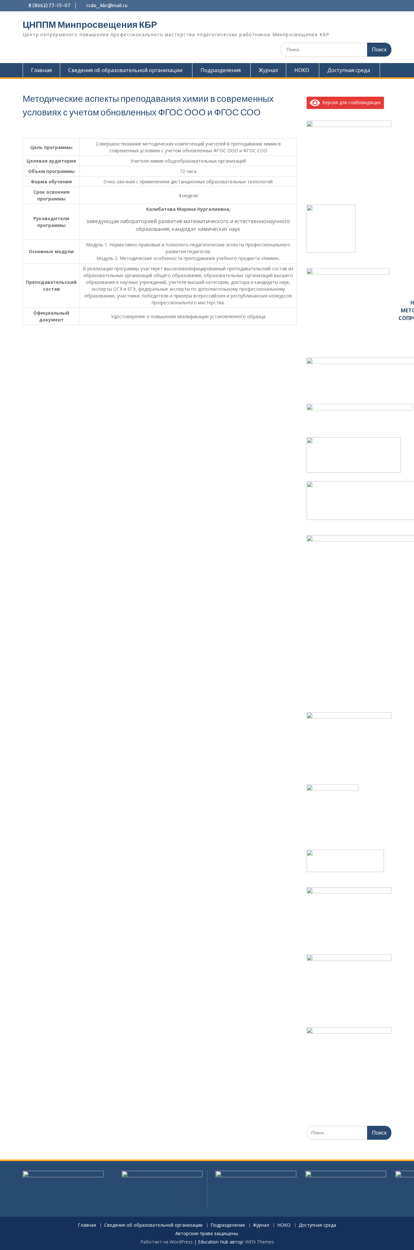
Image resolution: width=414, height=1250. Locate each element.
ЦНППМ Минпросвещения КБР (90, 24)
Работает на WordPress (166, 1242)
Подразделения (221, 70)
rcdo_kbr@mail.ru (106, 5)
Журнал (268, 70)
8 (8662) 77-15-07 (49, 5)
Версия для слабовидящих (350, 102)
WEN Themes (259, 1242)
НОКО (301, 70)
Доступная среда (348, 70)
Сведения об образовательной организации (125, 70)
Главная (41, 70)
